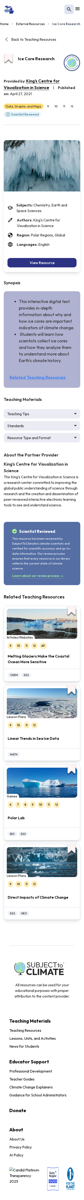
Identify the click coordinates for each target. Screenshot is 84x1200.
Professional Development (30, 1071)
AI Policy (16, 1155)
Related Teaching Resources (38, 377)
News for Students (24, 1046)
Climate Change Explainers (31, 1087)
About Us (16, 1139)
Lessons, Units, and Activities (32, 1038)
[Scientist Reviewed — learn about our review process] (71, 62)
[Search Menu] (69, 9)
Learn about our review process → (37, 576)
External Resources (30, 24)
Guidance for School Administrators (37, 1095)
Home (4, 24)
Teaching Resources (25, 1030)
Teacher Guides (22, 1079)
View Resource (42, 262)
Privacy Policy (20, 1147)
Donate (17, 1110)
